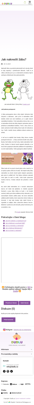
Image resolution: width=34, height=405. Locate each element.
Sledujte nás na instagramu (22, 330)
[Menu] (30, 2)
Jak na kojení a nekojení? (13, 230)
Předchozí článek (11, 303)
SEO (29, 287)
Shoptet (12, 402)
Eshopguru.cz (27, 402)
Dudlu (18, 212)
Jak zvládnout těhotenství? (14, 228)
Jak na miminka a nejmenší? (14, 226)
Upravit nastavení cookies (22, 398)
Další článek (24, 303)
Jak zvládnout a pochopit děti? (15, 223)
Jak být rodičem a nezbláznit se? (15, 221)
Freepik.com (25, 104)
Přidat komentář (8, 319)
